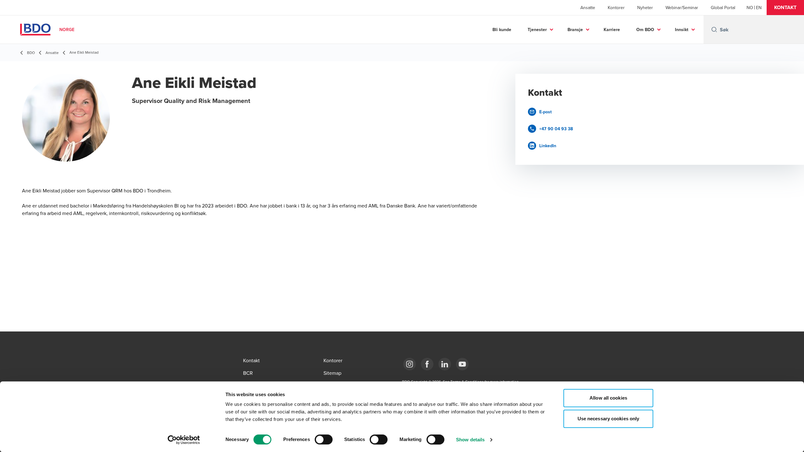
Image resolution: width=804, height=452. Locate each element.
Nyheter (645, 7)
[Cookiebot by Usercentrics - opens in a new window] (183, 439)
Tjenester (537, 29)
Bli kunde (501, 29)
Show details (470, 439)
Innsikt (681, 29)
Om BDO (645, 29)
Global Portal (723, 7)
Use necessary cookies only (608, 418)
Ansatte (587, 7)
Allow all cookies (608, 398)
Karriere (612, 29)
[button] (785, 7)
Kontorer (616, 7)
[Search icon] (714, 29)
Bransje (575, 29)
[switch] (324, 439)
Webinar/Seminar (681, 7)
